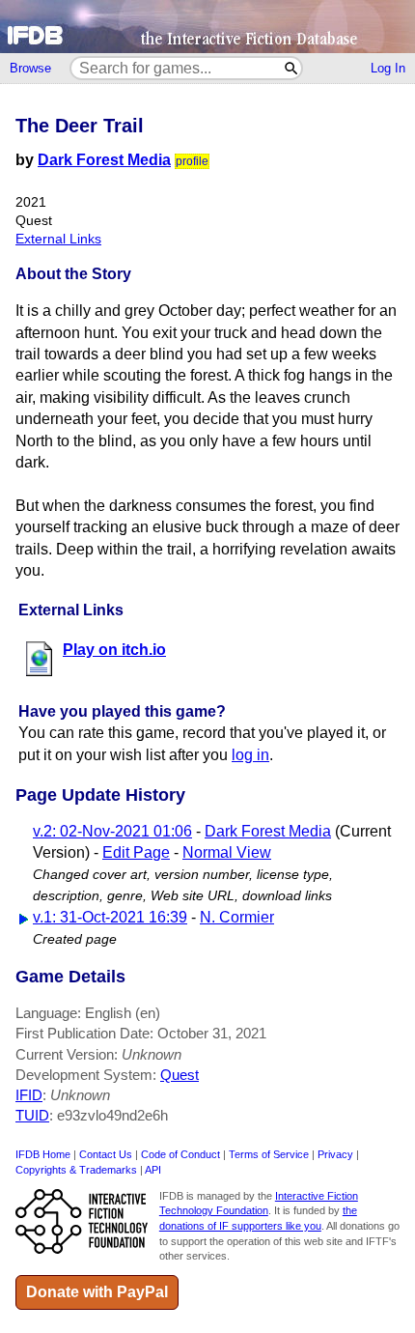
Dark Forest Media (104, 160)
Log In (388, 68)
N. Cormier (237, 917)
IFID (28, 1095)
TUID (32, 1115)
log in (250, 755)
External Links (58, 239)
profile (192, 161)
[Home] (207, 26)
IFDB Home (42, 1154)
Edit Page (136, 852)
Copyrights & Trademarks (76, 1170)
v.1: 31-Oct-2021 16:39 (110, 917)
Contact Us (105, 1154)
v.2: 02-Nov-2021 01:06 (112, 831)
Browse (30, 68)
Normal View (226, 852)
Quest (179, 1074)
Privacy (335, 1154)
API (153, 1170)
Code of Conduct (180, 1154)
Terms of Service (269, 1154)
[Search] (292, 68)
